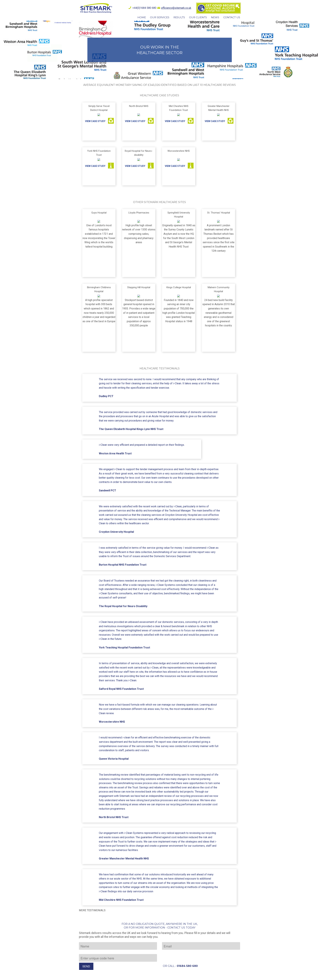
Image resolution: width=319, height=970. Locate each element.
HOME (141, 17)
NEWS (215, 17)
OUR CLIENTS (198, 17)
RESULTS (179, 17)
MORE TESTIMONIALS (92, 910)
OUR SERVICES (159, 17)
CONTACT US (231, 17)
